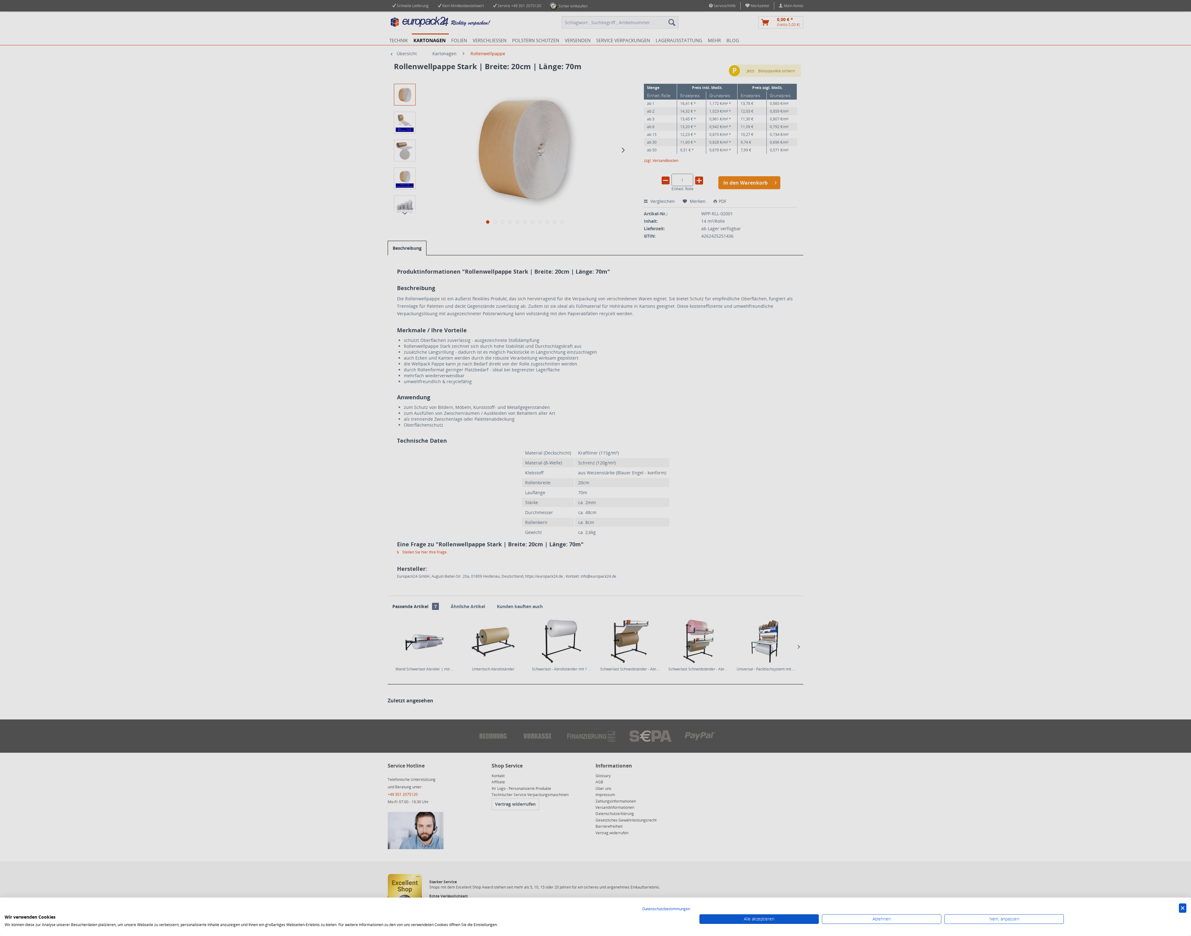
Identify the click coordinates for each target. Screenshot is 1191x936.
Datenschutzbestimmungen (666, 908)
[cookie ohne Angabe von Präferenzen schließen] (1182, 908)
